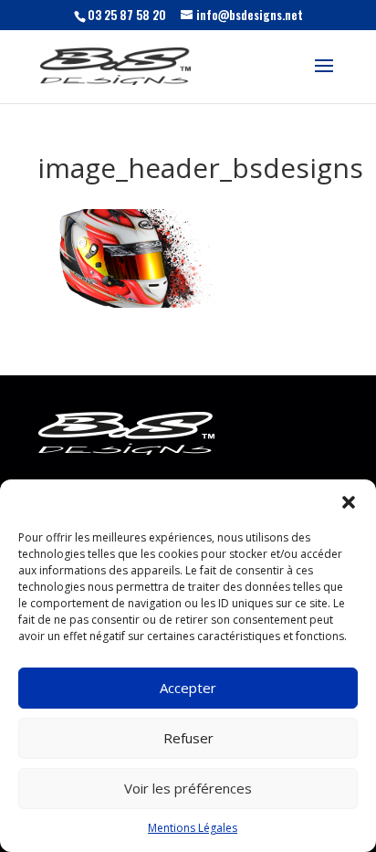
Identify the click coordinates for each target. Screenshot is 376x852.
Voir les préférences (188, 788)
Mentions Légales (192, 828)
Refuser (188, 738)
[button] (348, 502)
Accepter (188, 687)
